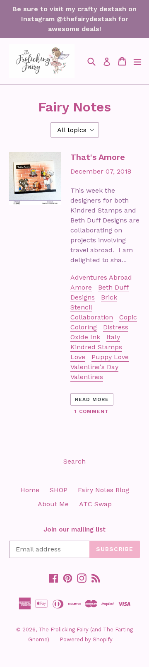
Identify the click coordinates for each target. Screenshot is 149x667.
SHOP (58, 490)
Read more (92, 399)
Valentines (86, 377)
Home (29, 490)
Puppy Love (110, 357)
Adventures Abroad (101, 277)
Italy (113, 337)
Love (77, 357)
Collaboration (91, 317)
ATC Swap (95, 504)
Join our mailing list (74, 529)
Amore (81, 287)
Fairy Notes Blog (103, 490)
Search (74, 461)
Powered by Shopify (86, 639)
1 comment (91, 411)
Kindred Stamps (96, 347)
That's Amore (97, 157)
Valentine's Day (94, 367)
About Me (53, 504)
